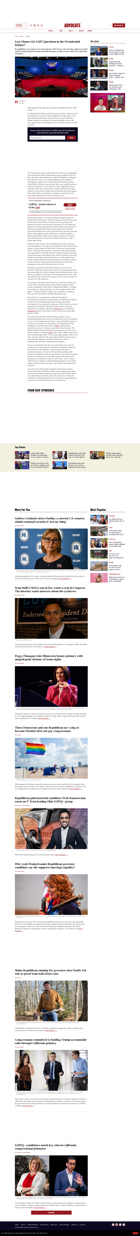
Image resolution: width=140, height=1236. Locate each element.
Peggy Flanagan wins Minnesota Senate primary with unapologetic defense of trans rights (49, 657)
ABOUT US (23, 1225)
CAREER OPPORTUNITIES (32, 1225)
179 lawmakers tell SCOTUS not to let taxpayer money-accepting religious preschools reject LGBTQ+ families (115, 570)
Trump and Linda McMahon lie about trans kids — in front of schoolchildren (116, 65)
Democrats (58, 309)
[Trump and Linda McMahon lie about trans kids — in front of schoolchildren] (99, 62)
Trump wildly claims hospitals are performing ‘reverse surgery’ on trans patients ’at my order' (39, 456)
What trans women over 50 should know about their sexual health (117, 579)
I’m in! (71, 138)
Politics (50, 31)
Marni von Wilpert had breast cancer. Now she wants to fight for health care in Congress (117, 53)
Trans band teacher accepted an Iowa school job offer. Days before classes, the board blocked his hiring (116, 535)
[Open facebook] (31, 25)
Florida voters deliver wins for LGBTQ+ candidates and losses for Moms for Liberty (40, 465)
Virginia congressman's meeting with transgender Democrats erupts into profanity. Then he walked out (114, 457)
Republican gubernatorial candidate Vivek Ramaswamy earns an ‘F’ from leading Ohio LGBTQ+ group (50, 799)
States (111, 527)
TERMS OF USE (74, 1225)
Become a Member (70, 204)
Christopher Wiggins (20, 525)
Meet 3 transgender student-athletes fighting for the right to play (117, 544)
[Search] (110, 25)
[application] (107, 102)
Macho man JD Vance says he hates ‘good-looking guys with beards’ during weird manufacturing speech (116, 89)
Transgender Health (114, 574)
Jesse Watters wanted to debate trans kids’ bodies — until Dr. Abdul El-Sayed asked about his (117, 77)
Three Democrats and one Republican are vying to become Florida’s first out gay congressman (47, 729)
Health (71, 31)
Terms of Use (43, 1233)
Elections (27, 36)
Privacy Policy (32, 1233)
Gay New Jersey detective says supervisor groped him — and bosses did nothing (116, 558)
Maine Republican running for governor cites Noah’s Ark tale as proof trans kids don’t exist (50, 972)
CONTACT (17, 1225)
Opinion (90, 31)
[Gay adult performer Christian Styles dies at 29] (99, 519)
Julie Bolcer (22, 101)
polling (57, 326)
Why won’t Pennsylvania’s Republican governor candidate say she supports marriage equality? (45, 865)
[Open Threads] (38, 25)
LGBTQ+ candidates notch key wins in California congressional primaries (45, 1146)
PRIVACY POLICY (54, 1225)
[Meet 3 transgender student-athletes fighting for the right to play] (99, 543)
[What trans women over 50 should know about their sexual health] (99, 577)
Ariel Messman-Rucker (20, 595)
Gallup (50, 332)
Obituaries (112, 516)
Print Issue (112, 539)
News (60, 31)
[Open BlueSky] (34, 25)
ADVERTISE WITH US (44, 1225)
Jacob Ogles (18, 735)
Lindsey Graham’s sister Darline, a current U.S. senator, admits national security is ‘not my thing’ (50, 520)
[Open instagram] (41, 25)
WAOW (25, 640)
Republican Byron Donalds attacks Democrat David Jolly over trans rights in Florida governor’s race (77, 456)
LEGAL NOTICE (82, 1225)
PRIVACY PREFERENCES (64, 1225)
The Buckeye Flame (52, 850)
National (111, 58)
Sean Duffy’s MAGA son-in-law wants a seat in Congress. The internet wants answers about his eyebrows (50, 589)
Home (16, 36)
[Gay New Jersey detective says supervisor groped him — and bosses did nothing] (99, 554)
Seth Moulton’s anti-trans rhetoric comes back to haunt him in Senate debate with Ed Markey (77, 466)
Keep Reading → (65, 578)
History (81, 31)
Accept (135, 1233)
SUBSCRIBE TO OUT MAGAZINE (19, 25)
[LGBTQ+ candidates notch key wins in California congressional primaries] (51, 1175)
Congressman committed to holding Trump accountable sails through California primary (51, 1041)
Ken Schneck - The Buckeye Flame (23, 805)
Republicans (32, 311)
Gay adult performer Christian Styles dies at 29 (116, 521)
